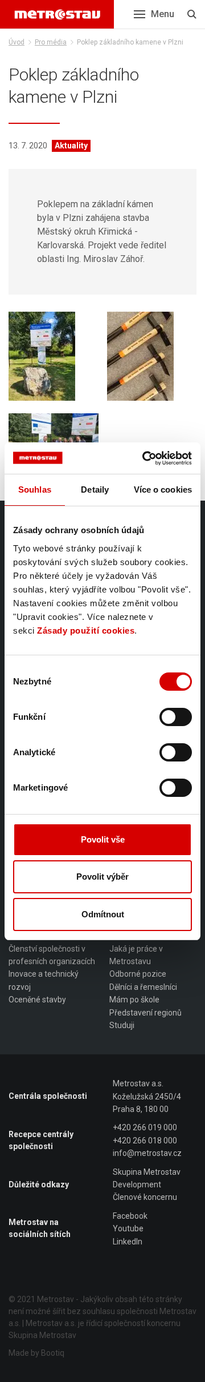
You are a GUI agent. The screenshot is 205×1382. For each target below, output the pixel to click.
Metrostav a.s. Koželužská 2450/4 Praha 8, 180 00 (147, 1096)
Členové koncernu (145, 1197)
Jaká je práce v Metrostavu (136, 955)
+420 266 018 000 (145, 1140)
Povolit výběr (102, 876)
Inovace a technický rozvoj (44, 980)
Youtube (128, 1228)
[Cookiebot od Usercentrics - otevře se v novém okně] (144, 458)
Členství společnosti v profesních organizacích (52, 955)
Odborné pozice (137, 973)
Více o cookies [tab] (163, 489)
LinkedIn (127, 1241)
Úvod (16, 42)
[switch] (175, 717)
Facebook (130, 1215)
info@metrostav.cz (147, 1153)
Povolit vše (103, 839)
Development (137, 1184)
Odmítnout (102, 914)
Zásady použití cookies (85, 630)
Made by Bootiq (36, 1352)
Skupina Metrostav (147, 1171)
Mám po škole (134, 999)
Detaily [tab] (95, 489)
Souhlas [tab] (34, 489)
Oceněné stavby (37, 999)
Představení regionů (145, 1012)
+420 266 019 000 (145, 1127)
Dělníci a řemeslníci (143, 987)
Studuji (121, 1025)
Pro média (51, 42)
